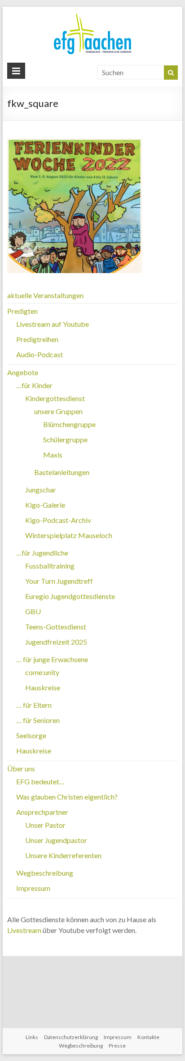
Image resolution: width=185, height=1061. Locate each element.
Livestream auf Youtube (52, 324)
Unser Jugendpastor (56, 840)
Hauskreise (42, 687)
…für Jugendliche (42, 552)
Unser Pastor (45, 825)
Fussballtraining (50, 565)
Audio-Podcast (39, 354)
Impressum (33, 888)
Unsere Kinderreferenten (63, 855)
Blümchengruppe (69, 424)
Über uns (21, 768)
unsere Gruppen (58, 411)
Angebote (22, 372)
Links (32, 1037)
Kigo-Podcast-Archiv (58, 520)
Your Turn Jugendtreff (59, 581)
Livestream (24, 930)
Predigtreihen (37, 339)
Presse (117, 1045)
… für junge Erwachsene (52, 659)
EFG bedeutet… (40, 781)
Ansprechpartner (42, 812)
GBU (33, 611)
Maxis (52, 454)
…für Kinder (34, 385)
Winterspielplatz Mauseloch (68, 535)
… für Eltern (34, 705)
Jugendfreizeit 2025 (56, 641)
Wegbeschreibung (44, 872)
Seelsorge (31, 735)
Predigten (22, 311)
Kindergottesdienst (55, 398)
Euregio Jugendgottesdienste (70, 596)
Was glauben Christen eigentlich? (67, 796)
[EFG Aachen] (92, 15)
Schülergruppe (65, 439)
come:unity (42, 672)
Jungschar (40, 489)
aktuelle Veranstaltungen (45, 295)
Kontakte (148, 1037)
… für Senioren (38, 720)
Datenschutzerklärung (71, 1037)
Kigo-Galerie (45, 505)
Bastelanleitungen (61, 472)
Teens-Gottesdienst (55, 626)
